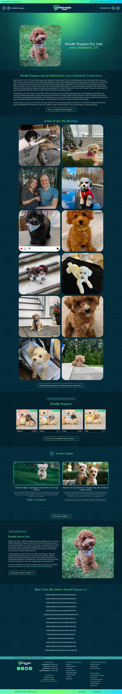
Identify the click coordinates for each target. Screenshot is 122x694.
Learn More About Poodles (20, 573)
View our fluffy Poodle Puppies (60, 110)
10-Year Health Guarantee (97, 675)
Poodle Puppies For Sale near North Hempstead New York (61, 614)
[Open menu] (4, 8)
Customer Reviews (71, 670)
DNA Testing (93, 685)
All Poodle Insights (60, 516)
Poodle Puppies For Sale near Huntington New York (61, 602)
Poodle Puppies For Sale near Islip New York (61, 638)
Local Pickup (69, 668)
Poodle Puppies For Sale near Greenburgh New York (61, 606)
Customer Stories (70, 674)
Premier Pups (17, 658)
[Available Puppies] (9, 8)
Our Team (68, 676)
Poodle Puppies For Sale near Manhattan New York (61, 642)
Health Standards (94, 683)
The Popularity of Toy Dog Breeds (38, 508)
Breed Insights (94, 666)
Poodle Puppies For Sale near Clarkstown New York (61, 626)
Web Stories (69, 679)
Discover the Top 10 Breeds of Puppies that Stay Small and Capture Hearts (85, 489)
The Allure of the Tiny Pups (38, 505)
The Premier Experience (74, 662)
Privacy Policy (97, 691)
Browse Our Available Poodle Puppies (60, 439)
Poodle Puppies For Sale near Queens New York (61, 634)
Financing (68, 664)
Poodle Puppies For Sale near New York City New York (61, 650)
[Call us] (113, 8)
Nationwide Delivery (71, 666)
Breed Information (95, 664)
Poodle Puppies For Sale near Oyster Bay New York (61, 610)
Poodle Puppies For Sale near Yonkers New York (61, 618)
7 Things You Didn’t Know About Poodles (37, 566)
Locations (26, 658)
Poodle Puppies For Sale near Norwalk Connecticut (61, 598)
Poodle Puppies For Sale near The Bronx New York (61, 630)
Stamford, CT (34, 658)
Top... (37, 511)
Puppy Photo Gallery (71, 672)
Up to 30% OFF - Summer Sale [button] (11, 1)
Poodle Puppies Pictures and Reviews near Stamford (60, 385)
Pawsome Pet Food (95, 681)
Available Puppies (17, 8)
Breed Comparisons (95, 668)
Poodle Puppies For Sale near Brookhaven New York (61, 646)
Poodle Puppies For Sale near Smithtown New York (61, 622)
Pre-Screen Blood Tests (96, 679)
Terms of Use (81, 691)
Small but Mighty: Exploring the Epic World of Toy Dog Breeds (36, 489)
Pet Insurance (94, 677)
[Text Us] (118, 8)
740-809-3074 (105, 8)
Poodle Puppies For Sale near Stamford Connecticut (61, 594)
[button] (114, 2)
